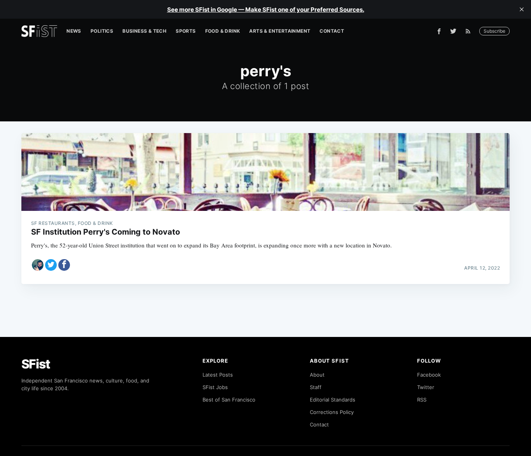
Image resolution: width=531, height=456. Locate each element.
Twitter (425, 387)
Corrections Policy (332, 412)
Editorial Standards (332, 399)
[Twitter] (453, 31)
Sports (186, 31)
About (317, 375)
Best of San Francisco (229, 399)
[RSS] (470, 31)
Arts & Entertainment (279, 31)
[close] (521, 9)
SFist (35, 364)
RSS (421, 399)
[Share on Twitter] (51, 265)
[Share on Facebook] (64, 265)
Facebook (429, 375)
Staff (315, 387)
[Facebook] (439, 31)
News (73, 31)
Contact (332, 31)
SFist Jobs (215, 387)
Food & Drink (222, 31)
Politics (102, 31)
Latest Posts (218, 375)
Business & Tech (144, 31)
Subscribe (494, 31)
